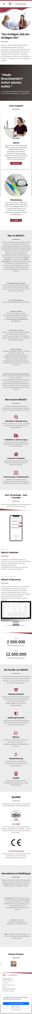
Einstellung (17, 1006)
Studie (13, 703)
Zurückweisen (17, 1009)
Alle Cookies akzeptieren (17, 1003)
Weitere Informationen (15, 999)
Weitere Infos (16, 163)
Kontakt (16, 220)
